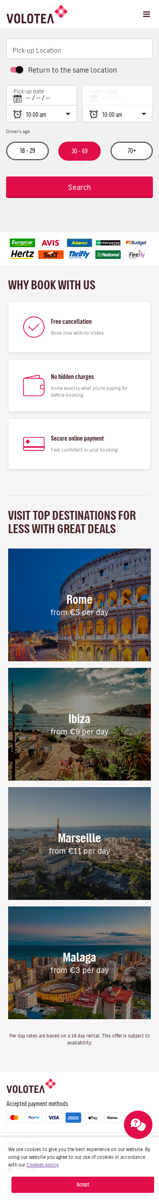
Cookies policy (42, 1164)
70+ (131, 151)
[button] (146, 14)
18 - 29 (27, 151)
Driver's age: (18, 131)
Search (79, 187)
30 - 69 (79, 151)
